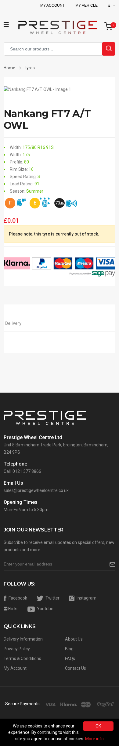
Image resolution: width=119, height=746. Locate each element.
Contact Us (75, 668)
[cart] (109, 26)
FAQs (70, 658)
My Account (52, 5)
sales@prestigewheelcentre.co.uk (36, 490)
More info (94, 738)
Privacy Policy (17, 648)
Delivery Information (23, 639)
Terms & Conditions (22, 658)
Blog (69, 648)
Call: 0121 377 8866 (22, 471)
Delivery (13, 323)
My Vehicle (86, 5)
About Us (74, 639)
